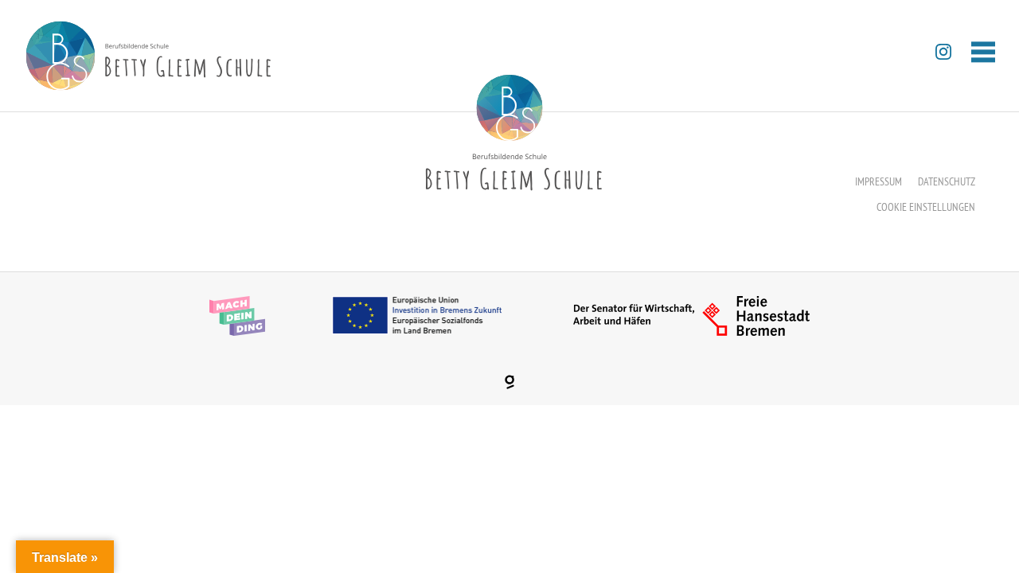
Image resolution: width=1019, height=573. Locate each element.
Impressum (878, 181)
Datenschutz (946, 181)
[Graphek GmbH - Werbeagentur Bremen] (509, 382)
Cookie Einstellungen (925, 207)
